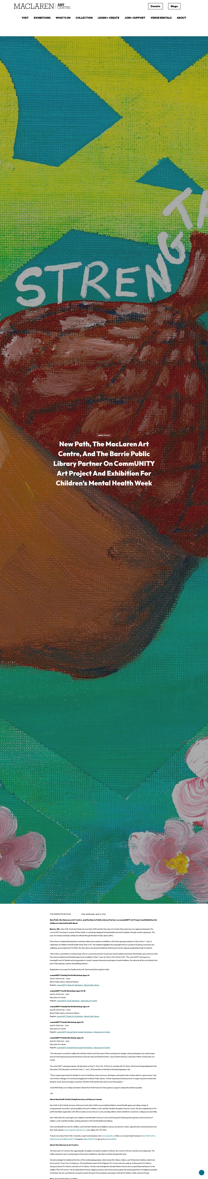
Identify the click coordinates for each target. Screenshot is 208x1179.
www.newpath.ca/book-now (74, 1130)
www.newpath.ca (107, 1136)
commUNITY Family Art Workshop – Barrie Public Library (78, 985)
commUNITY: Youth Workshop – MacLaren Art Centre (77, 1001)
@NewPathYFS (69, 1139)
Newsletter (112, 1139)
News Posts (104, 435)
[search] (187, 6)
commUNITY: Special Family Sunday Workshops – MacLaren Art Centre (83, 1032)
